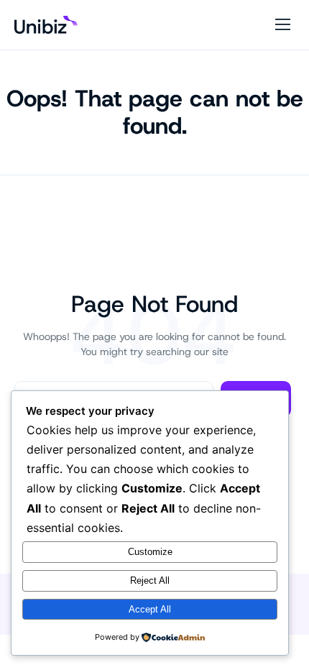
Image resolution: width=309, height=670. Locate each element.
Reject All (150, 580)
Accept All (150, 609)
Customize (150, 551)
